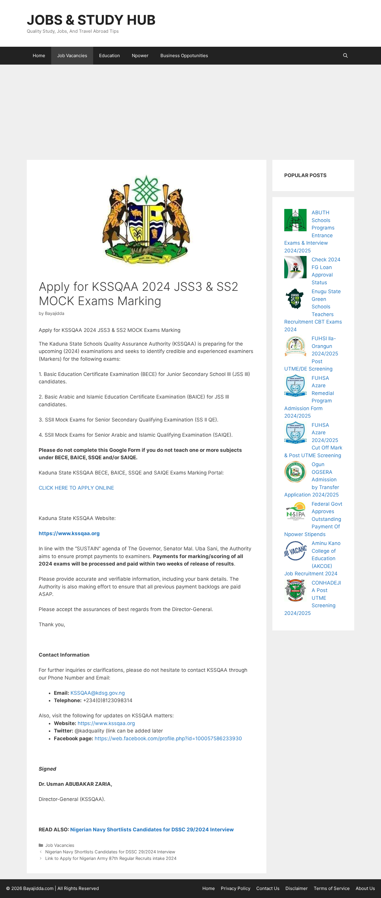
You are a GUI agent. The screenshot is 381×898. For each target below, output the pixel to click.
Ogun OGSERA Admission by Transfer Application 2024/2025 (311, 479)
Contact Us (267, 888)
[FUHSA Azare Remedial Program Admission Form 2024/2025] (295, 386)
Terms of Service (332, 888)
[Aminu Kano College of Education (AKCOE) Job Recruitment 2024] (295, 552)
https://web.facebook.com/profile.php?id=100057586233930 (168, 738)
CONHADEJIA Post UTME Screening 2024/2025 (312, 598)
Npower (140, 55)
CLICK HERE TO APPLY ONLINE (76, 488)
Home (39, 55)
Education (109, 55)
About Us (365, 888)
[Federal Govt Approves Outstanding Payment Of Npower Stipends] (295, 512)
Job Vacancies (72, 55)
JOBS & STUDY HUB (91, 20)
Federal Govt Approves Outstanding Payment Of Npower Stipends (313, 519)
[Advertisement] (190, 109)
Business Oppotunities (184, 55)
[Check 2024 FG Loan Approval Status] (295, 268)
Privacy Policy (235, 888)
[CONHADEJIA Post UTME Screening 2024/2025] (295, 591)
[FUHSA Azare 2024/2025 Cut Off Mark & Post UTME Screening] (295, 433)
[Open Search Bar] (345, 56)
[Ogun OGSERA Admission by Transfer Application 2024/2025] (295, 473)
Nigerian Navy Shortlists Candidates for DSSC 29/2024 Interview (152, 830)
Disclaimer (296, 888)
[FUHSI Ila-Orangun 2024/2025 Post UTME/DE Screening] (295, 347)
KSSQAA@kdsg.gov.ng (98, 693)
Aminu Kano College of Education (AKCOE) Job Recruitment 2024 (312, 558)
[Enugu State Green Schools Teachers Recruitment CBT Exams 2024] (295, 300)
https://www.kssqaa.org (69, 533)
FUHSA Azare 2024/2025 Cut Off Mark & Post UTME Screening (313, 440)
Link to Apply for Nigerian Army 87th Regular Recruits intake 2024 (111, 858)
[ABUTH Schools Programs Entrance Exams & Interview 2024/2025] (295, 221)
